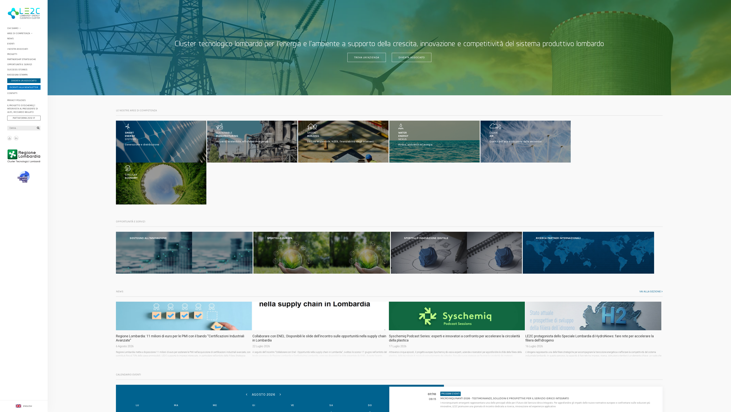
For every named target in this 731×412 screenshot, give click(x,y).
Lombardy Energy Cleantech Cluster (24, 13)
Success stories (17, 69)
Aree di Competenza (18, 33)
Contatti (12, 93)
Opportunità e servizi (19, 64)
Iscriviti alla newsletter (24, 87)
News (10, 38)
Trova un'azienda (366, 57)
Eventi (10, 43)
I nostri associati (17, 49)
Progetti (12, 54)
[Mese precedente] (247, 394)
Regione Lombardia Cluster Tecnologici (24, 156)
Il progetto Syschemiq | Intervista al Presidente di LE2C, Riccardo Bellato (22, 108)
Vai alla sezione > (651, 291)
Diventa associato (411, 57)
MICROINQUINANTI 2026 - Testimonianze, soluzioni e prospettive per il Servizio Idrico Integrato (504, 398)
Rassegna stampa (17, 74)
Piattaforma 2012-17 (24, 118)
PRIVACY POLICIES (16, 100)
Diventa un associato (24, 80)
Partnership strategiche (21, 59)
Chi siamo (12, 28)
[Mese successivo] (280, 394)
